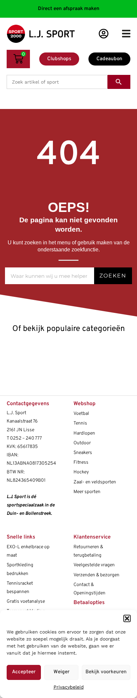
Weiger (61, 672)
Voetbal (81, 414)
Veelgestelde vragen (94, 565)
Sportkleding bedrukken (20, 569)
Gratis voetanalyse (26, 601)
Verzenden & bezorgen (96, 575)
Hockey (81, 472)
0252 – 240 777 (26, 438)
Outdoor (82, 443)
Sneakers (82, 453)
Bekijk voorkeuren (106, 672)
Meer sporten (86, 492)
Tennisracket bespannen (20, 588)
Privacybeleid (69, 687)
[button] (127, 618)
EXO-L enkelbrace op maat (28, 551)
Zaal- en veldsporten (94, 482)
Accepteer (24, 672)
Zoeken (112, 275)
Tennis (80, 423)
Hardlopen (84, 433)
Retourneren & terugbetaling (88, 551)
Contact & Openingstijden (89, 589)
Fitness (80, 462)
